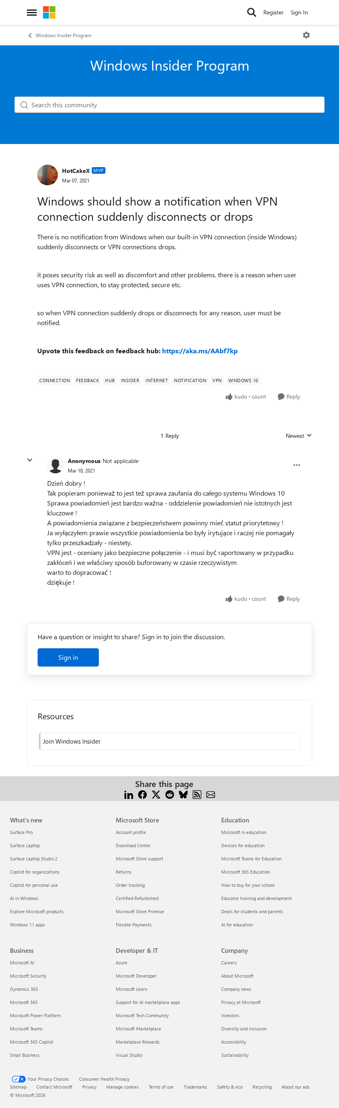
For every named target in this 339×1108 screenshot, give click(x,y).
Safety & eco (230, 1087)
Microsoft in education (243, 832)
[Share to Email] (210, 793)
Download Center (133, 845)
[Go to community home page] (49, 12)
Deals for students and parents (252, 911)
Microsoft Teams (26, 1028)
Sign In (299, 12)
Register (273, 12)
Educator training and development (256, 898)
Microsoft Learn (131, 989)
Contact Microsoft (54, 1087)
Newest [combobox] (299, 436)
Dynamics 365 (24, 989)
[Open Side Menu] (32, 12)
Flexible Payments (134, 924)
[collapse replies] (30, 460)
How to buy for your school (248, 885)
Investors (230, 1015)
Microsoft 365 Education (245, 872)
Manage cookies (122, 1087)
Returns (123, 872)
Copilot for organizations (35, 872)
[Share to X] (156, 793)
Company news (236, 989)
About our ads (296, 1087)
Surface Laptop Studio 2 (33, 858)
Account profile (131, 832)
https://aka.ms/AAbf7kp (200, 350)
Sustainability (234, 1055)
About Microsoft (237, 976)
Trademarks (195, 1087)
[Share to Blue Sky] (183, 793)
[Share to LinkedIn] (128, 793)
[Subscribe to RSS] (197, 793)
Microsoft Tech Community (142, 1015)
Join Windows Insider (71, 741)
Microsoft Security (28, 976)
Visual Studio (129, 1055)
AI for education (237, 924)
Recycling (262, 1087)
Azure (121, 962)
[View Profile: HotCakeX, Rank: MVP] (47, 175)
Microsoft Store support (139, 858)
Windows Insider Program (63, 35)
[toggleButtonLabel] (306, 35)
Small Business (25, 1055)
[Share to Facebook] (142, 793)
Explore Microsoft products (37, 911)
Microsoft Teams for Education (251, 858)
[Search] (252, 12)
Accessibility (233, 1042)
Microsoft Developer (136, 976)
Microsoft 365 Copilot (31, 1042)
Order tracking (130, 885)
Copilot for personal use (34, 885)
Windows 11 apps (27, 924)
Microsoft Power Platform (35, 1015)
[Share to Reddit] (169, 793)
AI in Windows (24, 898)
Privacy (89, 1087)
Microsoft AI (22, 962)
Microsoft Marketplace (138, 1028)
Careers (229, 962)
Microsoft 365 (24, 1002)
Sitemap (18, 1087)
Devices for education (243, 845)
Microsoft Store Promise (140, 911)
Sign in (68, 657)
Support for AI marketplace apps (148, 1002)
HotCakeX (76, 171)
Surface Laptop (25, 845)
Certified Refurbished (137, 898)
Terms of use (161, 1087)
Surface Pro (21, 832)
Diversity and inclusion (244, 1028)
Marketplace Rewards (138, 1042)
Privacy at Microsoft (241, 1002)
